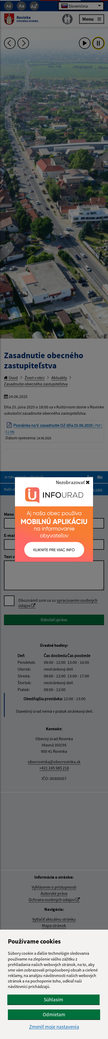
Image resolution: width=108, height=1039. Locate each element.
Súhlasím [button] (53, 999)
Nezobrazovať (71, 482)
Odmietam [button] (54, 1014)
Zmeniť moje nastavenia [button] (54, 1026)
